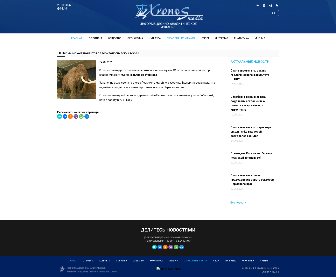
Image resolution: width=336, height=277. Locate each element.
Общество (115, 38)
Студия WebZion (270, 272)
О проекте (88, 261)
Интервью (221, 38)
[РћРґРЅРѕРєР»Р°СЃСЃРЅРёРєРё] (70, 116)
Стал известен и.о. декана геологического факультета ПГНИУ (250, 75)
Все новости (238, 202)
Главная (76, 38)
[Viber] (76, 116)
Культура (155, 38)
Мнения (260, 38)
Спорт (205, 38)
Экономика (135, 38)
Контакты (104, 261)
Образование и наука (181, 38)
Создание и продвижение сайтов (260, 268)
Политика (95, 38)
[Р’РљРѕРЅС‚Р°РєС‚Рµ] (65, 116)
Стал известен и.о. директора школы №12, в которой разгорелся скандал (251, 131)
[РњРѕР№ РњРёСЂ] (86, 116)
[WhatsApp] (81, 116)
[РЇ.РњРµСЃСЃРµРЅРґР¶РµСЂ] (59, 116)
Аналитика (241, 38)
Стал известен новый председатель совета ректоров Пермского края (252, 179)
